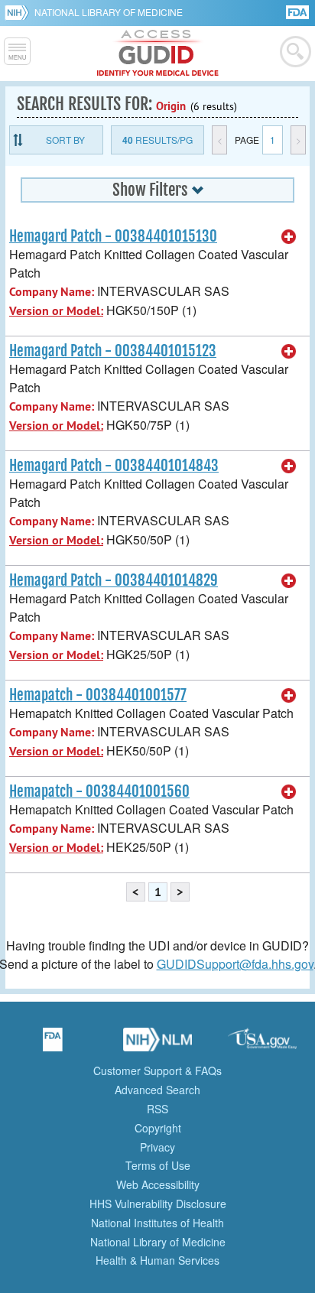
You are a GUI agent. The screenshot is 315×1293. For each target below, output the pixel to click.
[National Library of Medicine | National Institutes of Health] (157, 1044)
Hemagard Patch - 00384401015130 (113, 236)
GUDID (158, 53)
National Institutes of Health (157, 1222)
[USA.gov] (262, 1044)
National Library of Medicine (108, 11)
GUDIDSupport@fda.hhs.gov (235, 964)
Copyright (158, 1127)
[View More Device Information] (289, 237)
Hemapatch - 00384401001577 (98, 695)
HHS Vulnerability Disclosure (157, 1203)
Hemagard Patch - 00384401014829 (113, 580)
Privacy (157, 1147)
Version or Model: (56, 311)
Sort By (65, 139)
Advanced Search (157, 1089)
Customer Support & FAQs (157, 1070)
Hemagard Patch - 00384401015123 (112, 351)
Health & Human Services (157, 1260)
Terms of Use (157, 1165)
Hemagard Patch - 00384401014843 (114, 465)
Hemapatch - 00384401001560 (99, 791)
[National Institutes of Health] (19, 12)
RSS (157, 1108)
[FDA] (298, 11)
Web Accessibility (158, 1184)
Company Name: (51, 292)
